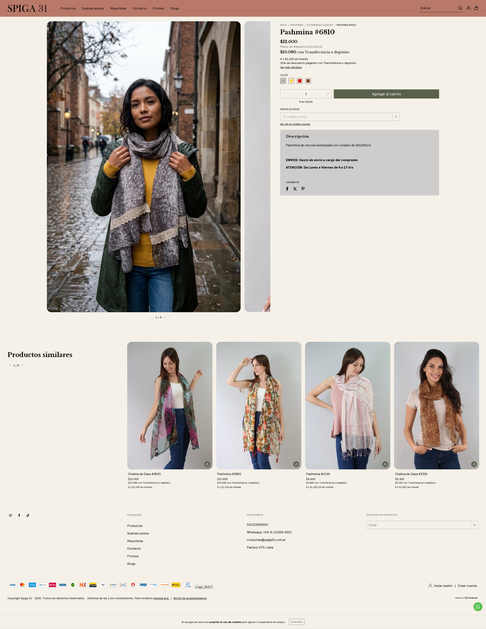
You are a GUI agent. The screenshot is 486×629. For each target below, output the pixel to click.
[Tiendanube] (466, 598)
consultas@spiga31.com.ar (266, 540)
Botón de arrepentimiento (190, 598)
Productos (68, 8)
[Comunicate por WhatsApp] (478, 606)
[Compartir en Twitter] (295, 189)
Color (284, 75)
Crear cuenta (467, 586)
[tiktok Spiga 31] (28, 515)
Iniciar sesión (443, 586)
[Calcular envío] (396, 117)
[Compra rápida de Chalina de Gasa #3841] (207, 464)
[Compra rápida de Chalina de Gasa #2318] (474, 464)
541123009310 (257, 525)
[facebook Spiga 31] (19, 515)
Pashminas (296, 25)
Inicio (283, 25)
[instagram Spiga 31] (10, 515)
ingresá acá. (161, 598)
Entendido (296, 621)
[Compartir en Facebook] (287, 189)
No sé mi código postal (295, 124)
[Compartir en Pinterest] (303, 189)
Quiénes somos (93, 8)
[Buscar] (460, 8)
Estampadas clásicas (320, 25)
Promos (158, 8)
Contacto (139, 8)
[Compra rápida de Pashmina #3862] (296, 464)
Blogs (175, 8)
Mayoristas (118, 8)
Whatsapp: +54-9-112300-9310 (269, 532)
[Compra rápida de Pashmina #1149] (385, 464)
